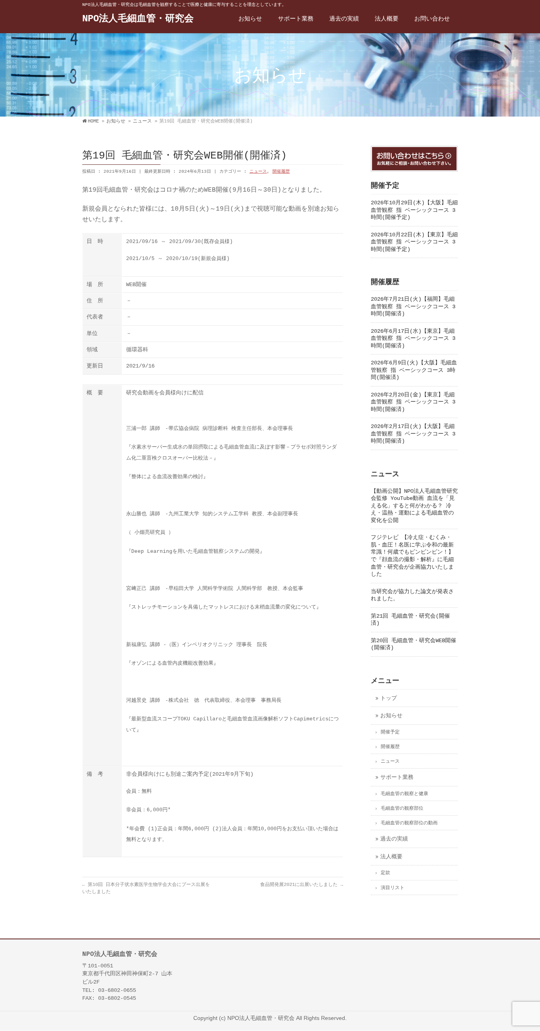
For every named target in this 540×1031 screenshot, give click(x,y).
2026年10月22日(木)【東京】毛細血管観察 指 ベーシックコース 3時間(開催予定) (414, 242)
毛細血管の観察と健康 (404, 794)
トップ (388, 698)
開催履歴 (281, 171)
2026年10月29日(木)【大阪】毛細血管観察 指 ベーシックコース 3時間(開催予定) (414, 210)
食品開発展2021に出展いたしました (301, 885)
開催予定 (390, 732)
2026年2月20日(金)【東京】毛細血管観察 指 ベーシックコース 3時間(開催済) (413, 402)
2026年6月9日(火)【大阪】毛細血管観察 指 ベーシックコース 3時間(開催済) (414, 370)
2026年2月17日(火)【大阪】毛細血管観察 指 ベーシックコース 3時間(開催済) (413, 434)
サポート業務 (396, 777)
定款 (385, 873)
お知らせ (391, 716)
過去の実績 (394, 839)
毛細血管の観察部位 (402, 808)
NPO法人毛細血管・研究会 (138, 18)
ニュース (258, 171)
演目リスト (392, 888)
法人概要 (391, 857)
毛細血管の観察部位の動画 (409, 823)
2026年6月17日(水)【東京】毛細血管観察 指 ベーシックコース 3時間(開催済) (413, 338)
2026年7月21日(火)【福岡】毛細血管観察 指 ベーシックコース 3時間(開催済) (413, 306)
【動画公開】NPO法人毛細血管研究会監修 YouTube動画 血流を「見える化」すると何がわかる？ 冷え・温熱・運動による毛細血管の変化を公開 (414, 506)
